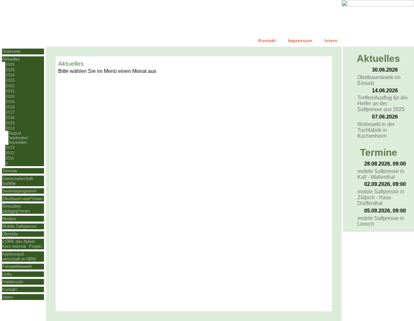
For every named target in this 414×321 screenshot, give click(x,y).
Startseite (11, 51)
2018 (10, 107)
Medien (9, 218)
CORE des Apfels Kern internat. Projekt (22, 244)
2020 (10, 96)
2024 (10, 75)
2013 (10, 147)
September (18, 138)
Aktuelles (11, 59)
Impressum (300, 40)
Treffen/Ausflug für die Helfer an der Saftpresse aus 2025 (382, 103)
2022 (10, 86)
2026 (10, 64)
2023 (10, 80)
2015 (10, 123)
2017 (10, 112)
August (15, 133)
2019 (10, 101)
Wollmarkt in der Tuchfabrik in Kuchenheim (376, 130)
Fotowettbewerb (17, 266)
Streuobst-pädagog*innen (16, 208)
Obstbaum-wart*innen (22, 198)
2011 (9, 158)
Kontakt (267, 40)
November (18, 142)
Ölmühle (10, 234)
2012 (10, 153)
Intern (330, 40)
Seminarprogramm (19, 191)
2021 (10, 91)
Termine (9, 170)
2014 (10, 128)
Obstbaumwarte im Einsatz (378, 80)
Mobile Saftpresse (19, 226)
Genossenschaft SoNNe (17, 181)
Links (7, 274)
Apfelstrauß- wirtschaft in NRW (19, 256)
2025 (10, 70)
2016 (10, 117)
